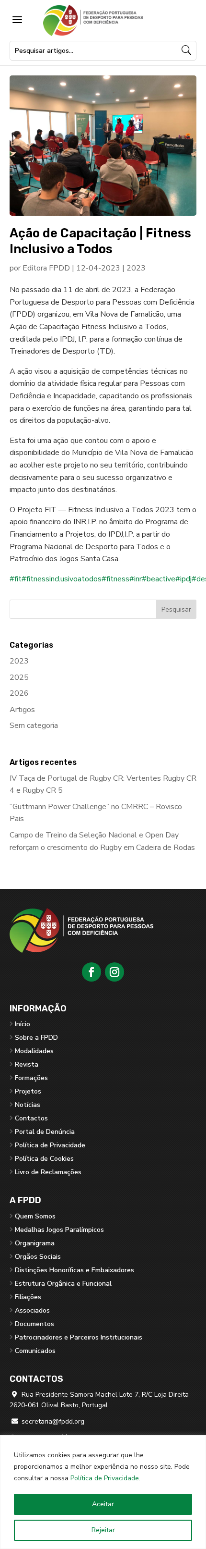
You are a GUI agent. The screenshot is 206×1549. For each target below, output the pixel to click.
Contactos (31, 1118)
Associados (32, 1310)
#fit (16, 579)
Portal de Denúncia (45, 1131)
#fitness (115, 579)
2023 (136, 268)
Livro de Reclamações (48, 1172)
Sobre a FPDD (36, 1037)
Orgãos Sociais (38, 1256)
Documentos (34, 1323)
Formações (31, 1077)
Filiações (28, 1297)
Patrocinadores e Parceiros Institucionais (78, 1337)
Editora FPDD (46, 268)
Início (22, 1024)
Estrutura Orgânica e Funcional (63, 1283)
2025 (19, 677)
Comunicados (35, 1350)
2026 (19, 693)
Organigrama (35, 1243)
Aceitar (103, 1504)
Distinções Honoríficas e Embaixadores (74, 1270)
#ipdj (183, 579)
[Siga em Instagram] (114, 972)
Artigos (22, 709)
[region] (103, 1492)
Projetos (28, 1091)
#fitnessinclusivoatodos (62, 579)
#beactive (158, 579)
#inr (135, 579)
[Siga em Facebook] (91, 972)
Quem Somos (35, 1216)
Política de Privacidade (104, 1478)
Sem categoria (34, 725)
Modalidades (34, 1051)
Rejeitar (103, 1530)
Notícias (27, 1104)
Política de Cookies (44, 1158)
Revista (26, 1064)
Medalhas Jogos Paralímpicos (59, 1229)
